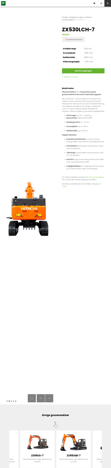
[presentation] (41, 398)
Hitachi (88, 17)
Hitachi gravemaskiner (95, 177)
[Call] (101, 3)
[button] (107, 3)
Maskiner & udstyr (77, 17)
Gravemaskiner (68, 20)
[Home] (45, 3)
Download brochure (75, 39)
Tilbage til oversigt (70, 77)
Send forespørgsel (83, 71)
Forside (65, 17)
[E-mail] (94, 3)
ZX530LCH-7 (81, 20)
